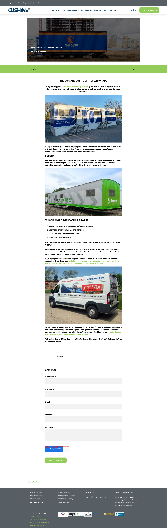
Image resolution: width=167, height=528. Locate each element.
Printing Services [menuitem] (64, 492)
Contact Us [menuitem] (17, 3)
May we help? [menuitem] (27, 3)
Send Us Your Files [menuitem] (40, 3)
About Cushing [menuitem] (86, 10)
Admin (33, 47)
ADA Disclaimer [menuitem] (35, 499)
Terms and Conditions (38, 519)
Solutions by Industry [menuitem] (70, 10)
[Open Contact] (131, 10)
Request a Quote (149, 10)
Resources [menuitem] (97, 10)
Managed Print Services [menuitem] (66, 496)
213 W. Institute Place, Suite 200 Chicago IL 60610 (40, 524)
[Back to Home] (19, 10)
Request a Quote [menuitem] (36, 496)
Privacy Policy (35, 516)
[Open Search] (136, 10)
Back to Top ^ (34, 482)
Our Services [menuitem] (56, 10)
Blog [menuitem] (9, 3)
